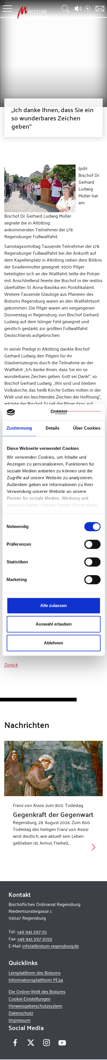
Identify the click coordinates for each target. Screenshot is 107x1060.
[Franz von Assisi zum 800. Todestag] (53, 768)
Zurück (11, 664)
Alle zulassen (53, 605)
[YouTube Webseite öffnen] (62, 1041)
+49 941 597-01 (32, 931)
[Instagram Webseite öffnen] (46, 1042)
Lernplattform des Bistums (34, 972)
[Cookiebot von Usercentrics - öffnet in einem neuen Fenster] (75, 412)
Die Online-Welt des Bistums (37, 991)
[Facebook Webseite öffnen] (15, 1042)
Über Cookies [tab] (86, 428)
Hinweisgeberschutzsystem (35, 1005)
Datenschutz (21, 1012)
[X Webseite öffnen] (30, 1042)
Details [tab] (53, 428)
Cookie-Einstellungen (30, 998)
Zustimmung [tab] (19, 428)
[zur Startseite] (34, 12)
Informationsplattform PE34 (36, 979)
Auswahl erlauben (54, 624)
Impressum (20, 1019)
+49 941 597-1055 (34, 938)
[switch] (92, 544)
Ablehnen (53, 642)
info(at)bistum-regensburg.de (50, 945)
